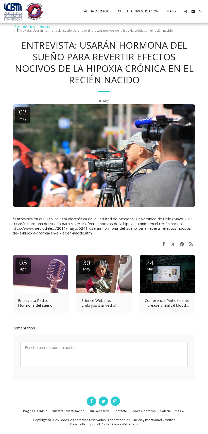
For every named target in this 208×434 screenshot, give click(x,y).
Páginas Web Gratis (124, 424)
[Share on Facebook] (163, 244)
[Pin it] (181, 244)
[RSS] (191, 244)
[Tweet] (173, 244)
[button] (185, 11)
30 (86, 264)
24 (150, 264)
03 (23, 264)
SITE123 (101, 424)
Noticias (45, 27)
